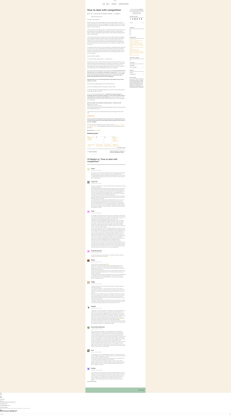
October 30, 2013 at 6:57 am (96, 252)
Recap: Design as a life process (135, 50)
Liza (92, 350)
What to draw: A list (133, 39)
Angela (93, 306)
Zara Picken (97, 130)
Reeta (93, 260)
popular (110, 13)
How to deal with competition (104, 10)
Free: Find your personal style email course (7, 402)
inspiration (105, 13)
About (107, 3)
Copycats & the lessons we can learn (136, 43)
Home (103, 3)
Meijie (93, 282)
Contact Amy (2, 399)
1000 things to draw (3, 403)
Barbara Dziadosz (93, 151)
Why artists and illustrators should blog (137, 51)
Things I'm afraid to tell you (134, 55)
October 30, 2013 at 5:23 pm (96, 308)
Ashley (93, 368)
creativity (100, 13)
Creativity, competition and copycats (136, 44)
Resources (114, 3)
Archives (131, 72)
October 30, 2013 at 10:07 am (96, 283)
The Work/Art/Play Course (5, 405)
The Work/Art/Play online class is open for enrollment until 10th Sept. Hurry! (15, 408)
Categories (132, 65)
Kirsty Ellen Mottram (98, 327)
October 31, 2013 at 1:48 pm (96, 352)
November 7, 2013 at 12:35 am (96, 370)
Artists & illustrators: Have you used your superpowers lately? (117, 151)
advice (96, 13)
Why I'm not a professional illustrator (136, 40)
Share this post (121, 147)
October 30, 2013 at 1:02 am (96, 170)
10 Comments (117, 13)
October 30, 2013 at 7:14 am (96, 261)
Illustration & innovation (134, 49)
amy (89, 13)
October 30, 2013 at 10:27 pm (96, 328)
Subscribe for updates (124, 3)
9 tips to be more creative (134, 41)
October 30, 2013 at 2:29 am (96, 183)
